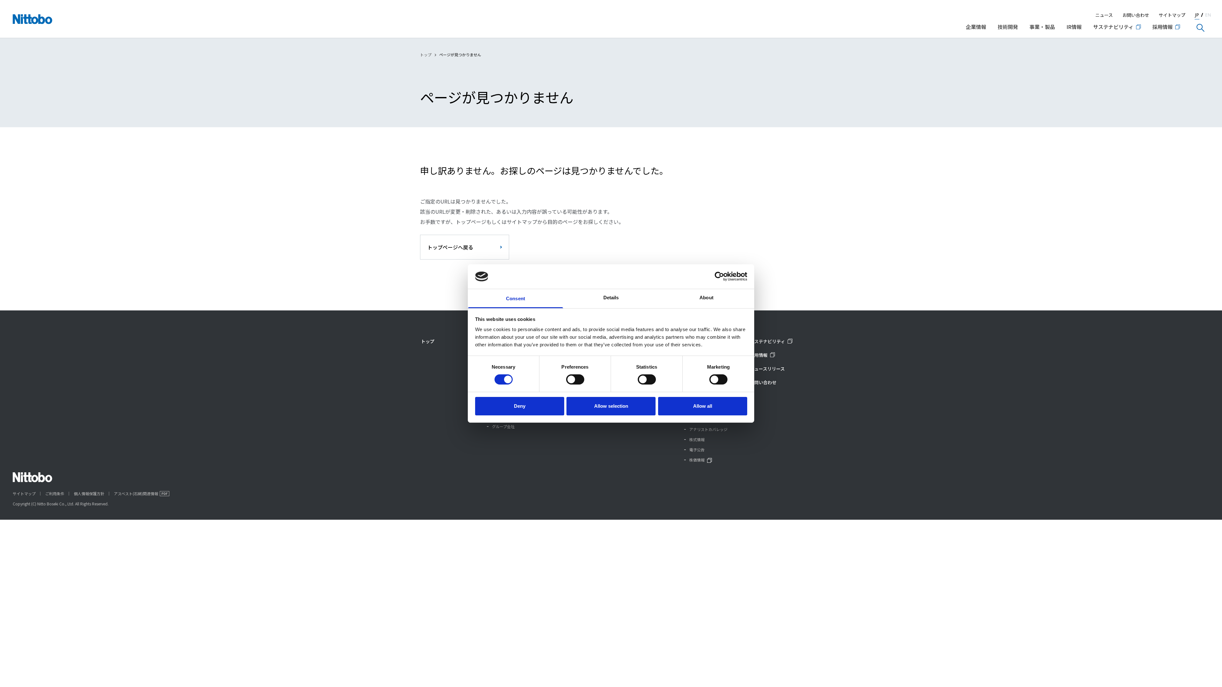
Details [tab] (611, 297)
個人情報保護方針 (89, 493)
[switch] (575, 379)
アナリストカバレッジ (708, 429)
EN (1208, 15)
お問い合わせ (1135, 15)
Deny (519, 406)
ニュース (1104, 15)
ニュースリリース (767, 368)
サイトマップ (1172, 15)
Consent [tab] (515, 298)
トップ (426, 54)
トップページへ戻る (450, 247)
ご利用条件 (54, 493)
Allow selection (611, 406)
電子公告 (697, 449)
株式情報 (697, 439)
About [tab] (706, 297)
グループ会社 (503, 426)
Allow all (702, 406)
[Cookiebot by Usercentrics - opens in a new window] (719, 276)
